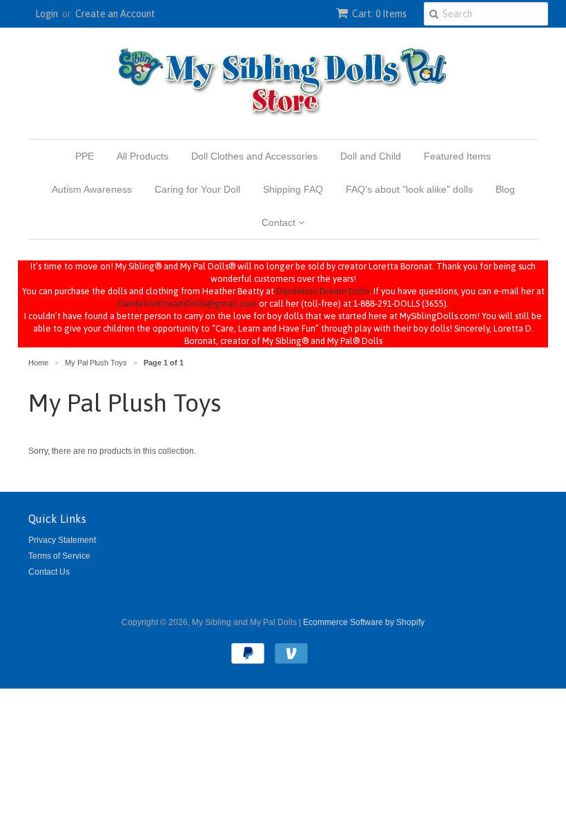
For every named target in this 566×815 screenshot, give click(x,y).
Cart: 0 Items (379, 13)
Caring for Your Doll (197, 189)
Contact (280, 222)
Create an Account (115, 13)
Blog (505, 189)
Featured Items (457, 156)
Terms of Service (59, 556)
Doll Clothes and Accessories (254, 156)
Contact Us (49, 572)
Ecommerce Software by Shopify (363, 622)
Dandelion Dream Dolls (322, 291)
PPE (84, 156)
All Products (142, 156)
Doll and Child (370, 156)
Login (46, 13)
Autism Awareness (92, 189)
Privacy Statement (62, 540)
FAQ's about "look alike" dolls (409, 189)
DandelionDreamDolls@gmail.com (187, 303)
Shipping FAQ (293, 189)
